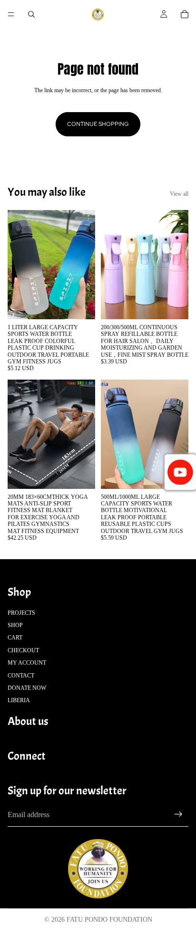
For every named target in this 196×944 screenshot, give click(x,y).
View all (179, 194)
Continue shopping (98, 124)
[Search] (31, 14)
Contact (21, 675)
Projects (21, 613)
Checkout (23, 650)
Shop (15, 625)
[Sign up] (178, 815)
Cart (15, 638)
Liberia (19, 700)
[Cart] (184, 14)
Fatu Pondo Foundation (109, 919)
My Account (27, 663)
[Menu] (11, 14)
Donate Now (27, 688)
